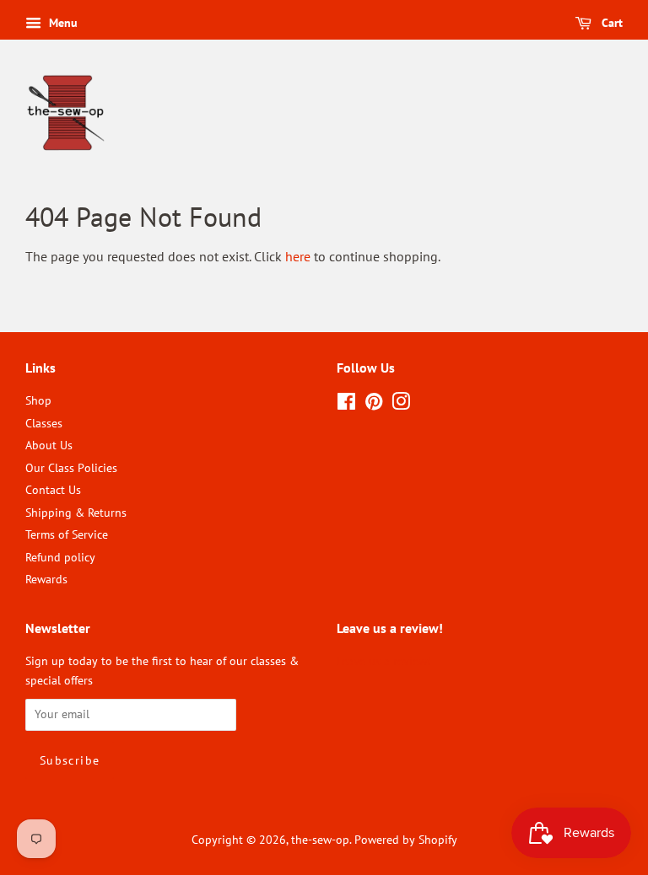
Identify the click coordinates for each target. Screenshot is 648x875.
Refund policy (60, 557)
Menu (62, 22)
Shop (38, 400)
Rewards (46, 579)
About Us (49, 445)
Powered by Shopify (405, 839)
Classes (43, 423)
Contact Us (53, 489)
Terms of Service (66, 534)
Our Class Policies (71, 467)
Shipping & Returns (76, 512)
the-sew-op (320, 839)
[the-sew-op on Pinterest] (373, 404)
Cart (610, 22)
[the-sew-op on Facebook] (346, 404)
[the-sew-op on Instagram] (401, 404)
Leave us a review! (383, 660)
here (297, 256)
